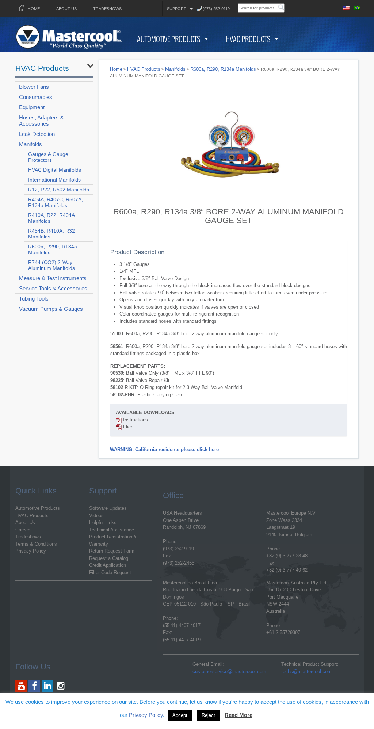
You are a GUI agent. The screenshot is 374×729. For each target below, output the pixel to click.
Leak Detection (37, 134)
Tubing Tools (34, 298)
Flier (127, 427)
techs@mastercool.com (306, 671)
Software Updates (108, 508)
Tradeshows (107, 9)
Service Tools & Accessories (53, 288)
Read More (238, 715)
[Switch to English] (346, 7)
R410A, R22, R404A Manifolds (51, 218)
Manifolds (30, 144)
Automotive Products (168, 38)
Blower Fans (34, 87)
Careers (23, 530)
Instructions (135, 420)
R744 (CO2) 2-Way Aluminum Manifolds (51, 265)
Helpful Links (103, 522)
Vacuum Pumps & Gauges (51, 309)
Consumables (35, 97)
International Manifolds (54, 180)
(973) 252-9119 (216, 9)
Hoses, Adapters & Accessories (41, 120)
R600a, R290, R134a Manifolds (52, 249)
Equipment (32, 107)
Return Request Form (111, 551)
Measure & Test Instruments (53, 278)
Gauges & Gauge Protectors (48, 157)
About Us (66, 9)
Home (34, 9)
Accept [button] (179, 715)
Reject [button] (208, 715)
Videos (96, 515)
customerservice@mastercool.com (229, 671)
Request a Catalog (108, 558)
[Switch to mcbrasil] (357, 7)
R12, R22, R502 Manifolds (58, 189)
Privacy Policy (30, 551)
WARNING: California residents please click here (164, 449)
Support (176, 9)
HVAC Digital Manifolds (54, 170)
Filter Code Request (110, 572)
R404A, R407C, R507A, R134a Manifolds (55, 202)
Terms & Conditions (36, 544)
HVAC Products (248, 38)
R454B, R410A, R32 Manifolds (51, 234)
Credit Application (107, 565)
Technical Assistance (111, 530)
